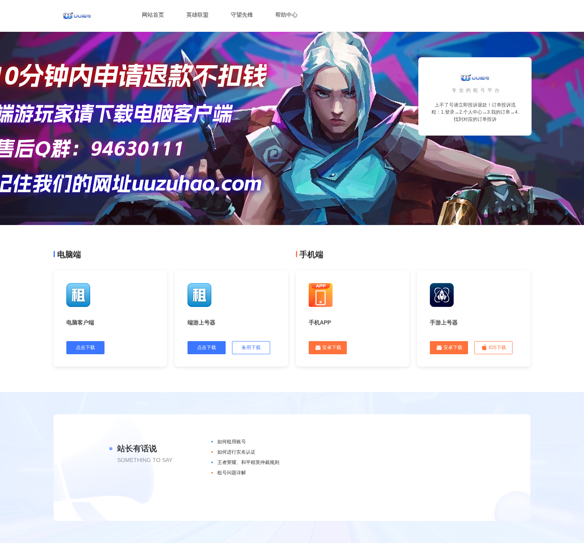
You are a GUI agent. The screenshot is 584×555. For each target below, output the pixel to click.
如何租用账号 (231, 441)
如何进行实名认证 (236, 452)
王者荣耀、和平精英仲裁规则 (248, 462)
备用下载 (251, 347)
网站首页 (153, 15)
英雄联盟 (197, 15)
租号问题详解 (231, 472)
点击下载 (85, 347)
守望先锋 (242, 15)
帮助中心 (286, 15)
